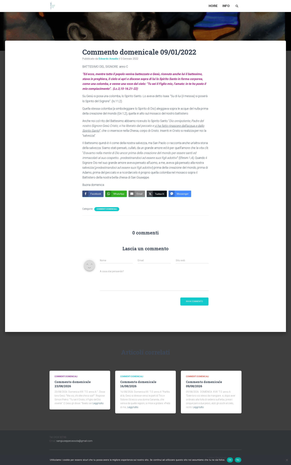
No (238, 459)
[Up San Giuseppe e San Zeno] (52, 6)
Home (213, 6)
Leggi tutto (98, 403)
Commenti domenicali (107, 209)
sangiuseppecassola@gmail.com (74, 441)
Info (226, 6)
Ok (230, 459)
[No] (286, 460)
